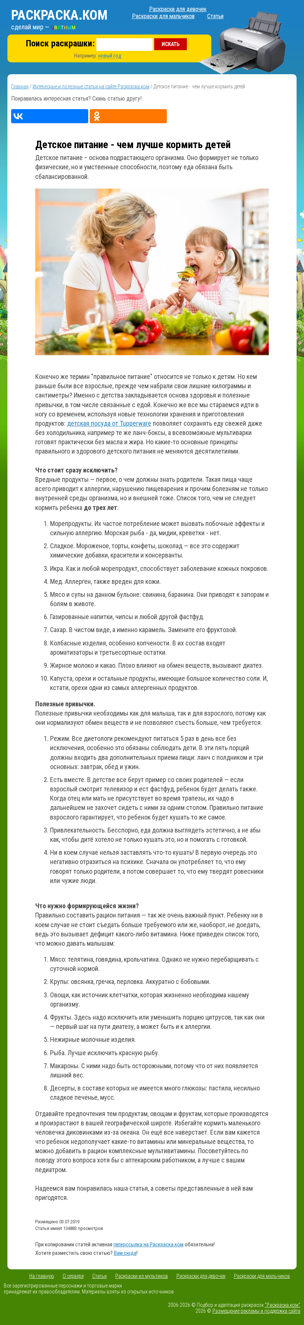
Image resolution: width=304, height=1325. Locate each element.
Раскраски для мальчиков (163, 16)
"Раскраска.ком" (282, 1305)
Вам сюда (125, 1253)
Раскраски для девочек (177, 9)
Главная (20, 86)
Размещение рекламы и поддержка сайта (256, 1311)
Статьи (215, 16)
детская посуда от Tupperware (109, 423)
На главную (41, 1276)
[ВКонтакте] (49, 116)
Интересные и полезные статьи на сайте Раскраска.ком (91, 86)
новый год (109, 56)
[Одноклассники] (128, 116)
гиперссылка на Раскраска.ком (148, 1244)
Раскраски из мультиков (141, 1276)
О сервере (73, 1276)
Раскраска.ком (59, 15)
